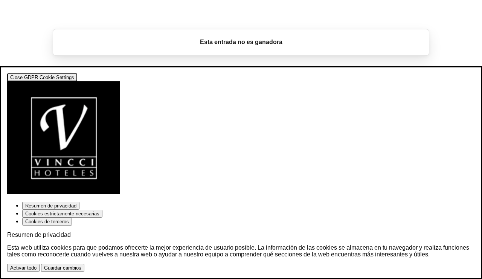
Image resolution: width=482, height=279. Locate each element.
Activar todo (23, 268)
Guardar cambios (62, 268)
